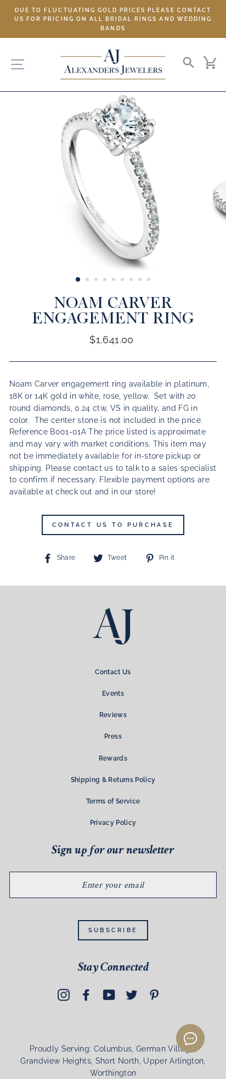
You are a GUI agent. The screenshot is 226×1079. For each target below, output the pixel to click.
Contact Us (113, 672)
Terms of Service (113, 801)
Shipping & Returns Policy (113, 780)
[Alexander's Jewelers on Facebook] (86, 995)
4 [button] (106, 280)
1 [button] (78, 280)
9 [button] (149, 280)
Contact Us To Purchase (113, 525)
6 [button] (123, 280)
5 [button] (114, 280)
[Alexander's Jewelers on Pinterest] (154, 995)
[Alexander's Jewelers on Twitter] (132, 995)
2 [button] (88, 280)
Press (113, 736)
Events (113, 693)
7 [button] (132, 280)
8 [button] (141, 280)
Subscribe (113, 930)
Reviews (113, 715)
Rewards (113, 758)
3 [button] (97, 280)
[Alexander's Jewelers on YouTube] (109, 995)
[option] (113, 18)
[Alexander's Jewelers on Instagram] (64, 995)
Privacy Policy (113, 823)
